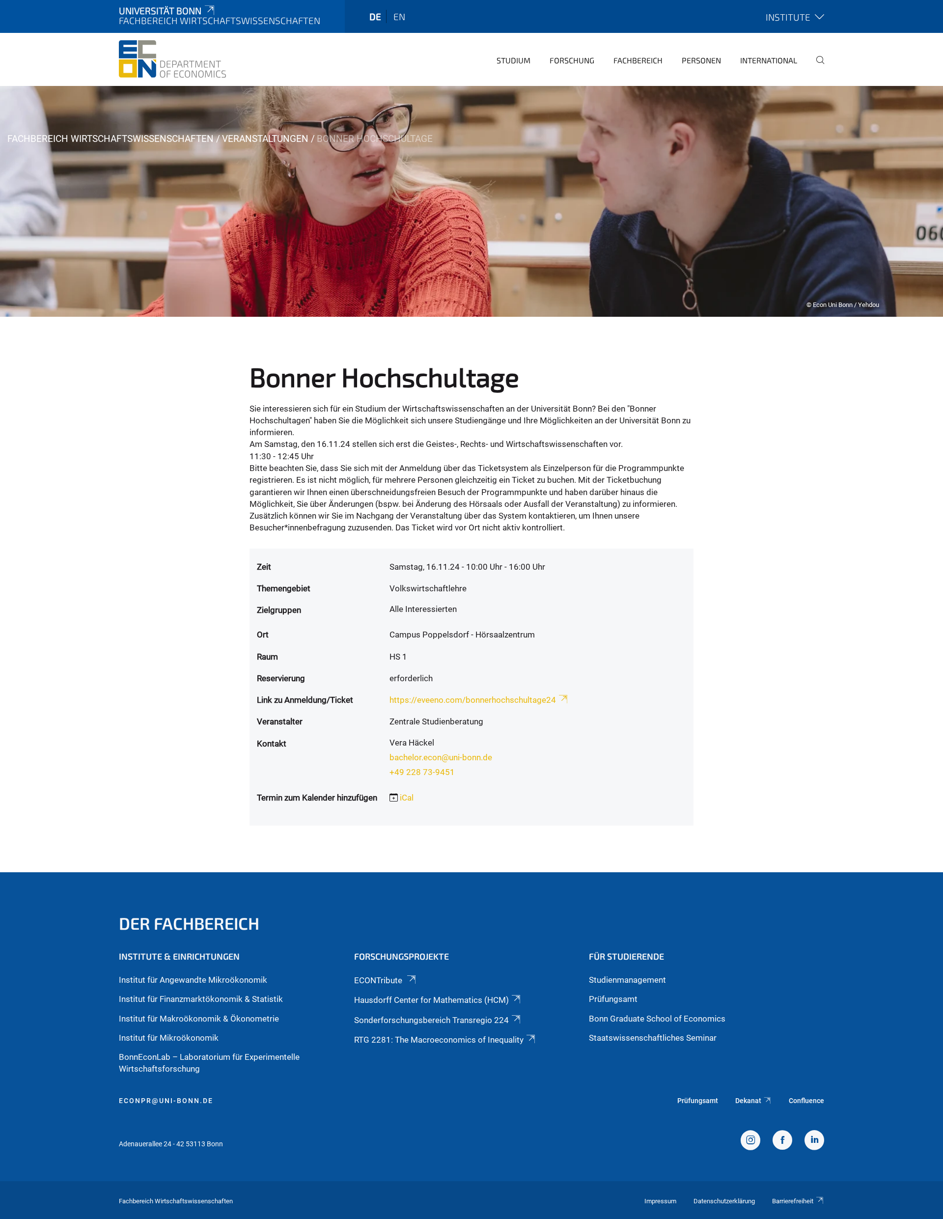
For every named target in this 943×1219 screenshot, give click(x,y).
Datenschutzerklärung (724, 1201)
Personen (701, 60)
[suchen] (816, 67)
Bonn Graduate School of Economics (657, 1019)
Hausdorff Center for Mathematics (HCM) (431, 1000)
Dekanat (748, 1101)
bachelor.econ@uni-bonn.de (440, 757)
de (375, 16)
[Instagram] (750, 1141)
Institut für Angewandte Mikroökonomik (193, 980)
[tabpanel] (471, 201)
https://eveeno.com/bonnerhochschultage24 (472, 700)
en (399, 16)
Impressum (660, 1201)
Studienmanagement (627, 980)
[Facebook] (782, 1141)
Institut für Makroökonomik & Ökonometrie (199, 1019)
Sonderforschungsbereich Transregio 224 (431, 1020)
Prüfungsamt (613, 999)
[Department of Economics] (172, 59)
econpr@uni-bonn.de (166, 1101)
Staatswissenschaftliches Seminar (653, 1038)
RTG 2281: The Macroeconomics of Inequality (439, 1040)
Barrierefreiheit (792, 1201)
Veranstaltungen (265, 138)
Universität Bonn (160, 10)
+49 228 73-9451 (422, 772)
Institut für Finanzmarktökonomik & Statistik (201, 999)
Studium (513, 60)
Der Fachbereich (189, 923)
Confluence (806, 1101)
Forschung (572, 60)
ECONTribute (379, 980)
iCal (407, 798)
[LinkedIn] (814, 1141)
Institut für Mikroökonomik (169, 1038)
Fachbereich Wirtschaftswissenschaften (110, 138)
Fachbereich (638, 60)
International (768, 60)
